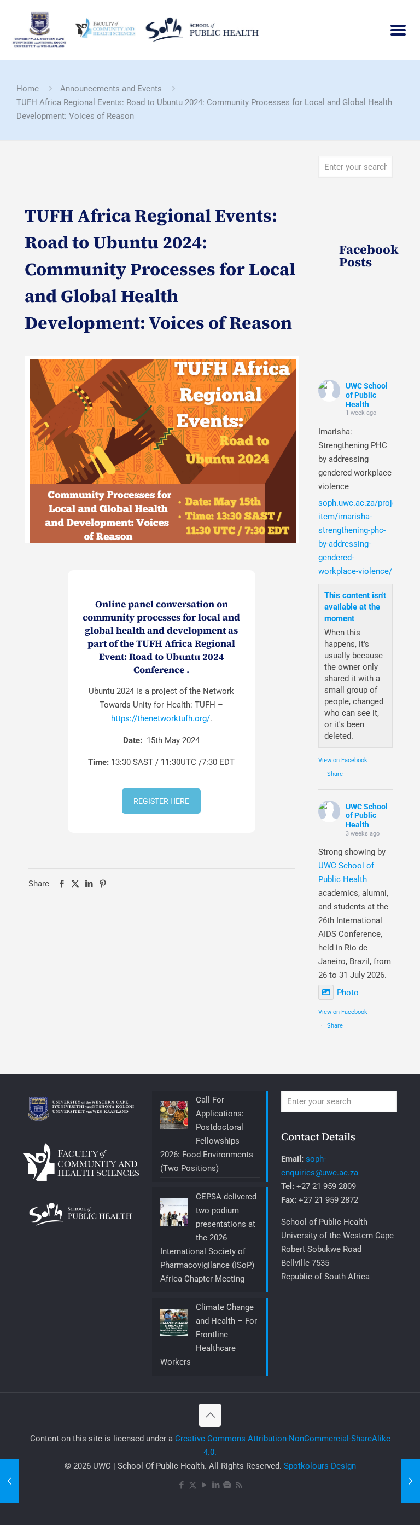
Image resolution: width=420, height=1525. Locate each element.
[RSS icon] (239, 1485)
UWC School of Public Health (367, 395)
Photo (348, 993)
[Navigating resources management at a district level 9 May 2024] (9, 1481)
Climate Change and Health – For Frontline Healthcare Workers (208, 1334)
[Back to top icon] (210, 1415)
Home (27, 89)
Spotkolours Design (320, 1466)
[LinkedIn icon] (216, 1485)
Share (335, 774)
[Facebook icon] (181, 1485)
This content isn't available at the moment (355, 606)
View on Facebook (343, 760)
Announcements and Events (111, 89)
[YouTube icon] (204, 1485)
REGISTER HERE (161, 801)
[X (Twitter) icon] (193, 1485)
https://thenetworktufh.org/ (160, 718)
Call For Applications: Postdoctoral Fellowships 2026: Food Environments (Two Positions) (206, 1134)
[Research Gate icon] (227, 1485)
